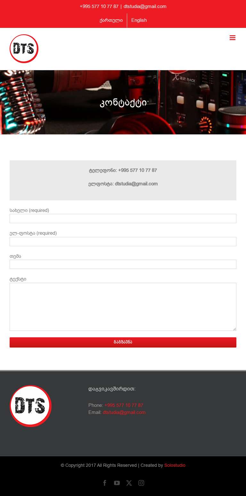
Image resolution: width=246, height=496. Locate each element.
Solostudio (174, 465)
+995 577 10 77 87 (123, 405)
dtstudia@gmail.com (145, 6)
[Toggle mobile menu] (233, 37)
